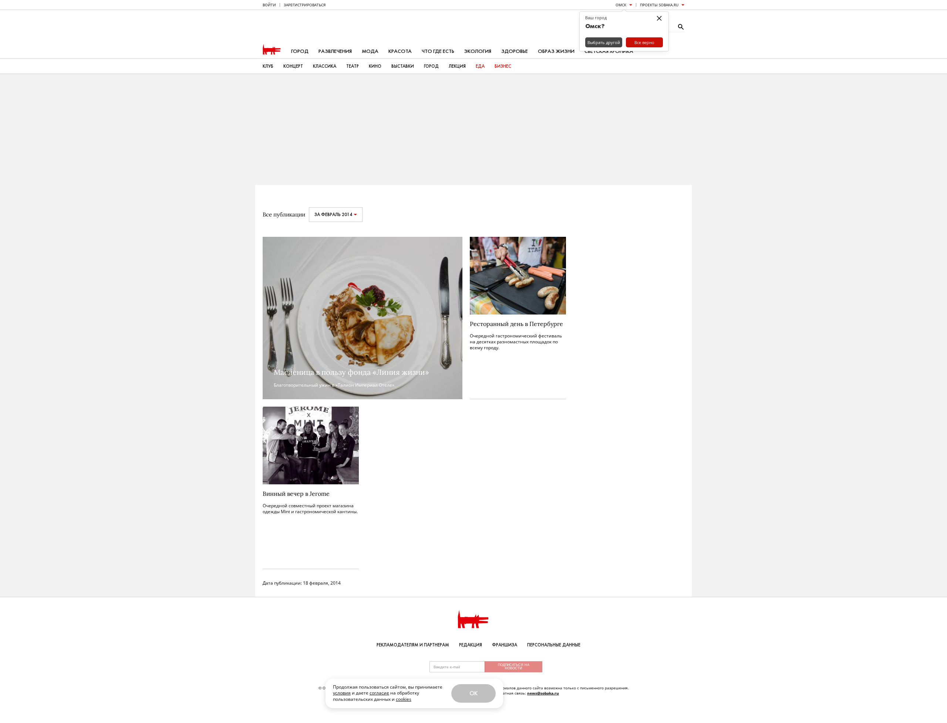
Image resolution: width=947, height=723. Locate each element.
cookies (403, 699)
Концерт (293, 66)
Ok (473, 693)
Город (300, 51)
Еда (480, 66)
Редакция (470, 645)
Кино (375, 66)
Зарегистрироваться (305, 4)
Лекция (457, 66)
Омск (621, 4)
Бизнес (503, 66)
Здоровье (514, 51)
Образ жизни (556, 51)
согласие (379, 693)
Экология (477, 51)
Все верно (644, 42)
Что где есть (438, 51)
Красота (400, 51)
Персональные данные (553, 645)
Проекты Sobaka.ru (659, 4)
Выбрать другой (603, 42)
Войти (269, 4)
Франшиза (504, 645)
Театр (352, 66)
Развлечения (335, 51)
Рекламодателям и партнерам (413, 645)
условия (342, 693)
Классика (324, 66)
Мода (370, 51)
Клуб (268, 66)
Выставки (402, 66)
